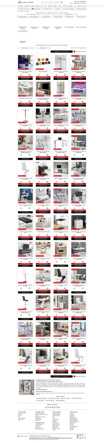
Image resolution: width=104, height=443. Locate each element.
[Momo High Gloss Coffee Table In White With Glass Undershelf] (79, 89)
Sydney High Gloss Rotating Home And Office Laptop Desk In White (78, 179)
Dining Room (26, 6)
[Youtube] (52, 407)
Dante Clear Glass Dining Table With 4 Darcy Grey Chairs (79, 339)
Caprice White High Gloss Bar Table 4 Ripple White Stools (61, 205)
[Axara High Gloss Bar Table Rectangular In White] (43, 303)
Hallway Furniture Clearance (60, 400)
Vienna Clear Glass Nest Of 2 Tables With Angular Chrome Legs (43, 152)
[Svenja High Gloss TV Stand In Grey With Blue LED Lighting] (25, 249)
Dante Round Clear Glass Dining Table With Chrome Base (61, 72)
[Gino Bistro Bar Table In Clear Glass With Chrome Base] (25, 116)
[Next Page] (86, 51)
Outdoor (65, 6)
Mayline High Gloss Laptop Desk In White (25, 98)
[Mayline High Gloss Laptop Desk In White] (25, 89)
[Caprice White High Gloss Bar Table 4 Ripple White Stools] (61, 196)
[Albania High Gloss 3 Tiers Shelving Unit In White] (25, 196)
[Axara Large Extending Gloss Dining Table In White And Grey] (43, 276)
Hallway (55, 6)
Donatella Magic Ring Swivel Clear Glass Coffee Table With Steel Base (25, 152)
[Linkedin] (56, 407)
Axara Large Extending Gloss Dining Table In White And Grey (43, 285)
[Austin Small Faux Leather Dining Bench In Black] (25, 223)
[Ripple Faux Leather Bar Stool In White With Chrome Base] (25, 276)
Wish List (79, 3)
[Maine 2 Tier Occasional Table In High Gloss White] (61, 249)
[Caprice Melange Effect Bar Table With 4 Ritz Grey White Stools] (79, 116)
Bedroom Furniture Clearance (65, 398)
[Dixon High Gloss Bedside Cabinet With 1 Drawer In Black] (43, 169)
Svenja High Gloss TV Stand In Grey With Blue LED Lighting (25, 259)
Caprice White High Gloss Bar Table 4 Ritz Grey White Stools (78, 72)
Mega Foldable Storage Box (43, 71)
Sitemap (48, 435)
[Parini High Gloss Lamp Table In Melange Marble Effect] (43, 329)
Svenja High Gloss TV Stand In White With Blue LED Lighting (78, 205)
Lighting (59, 6)
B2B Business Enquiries (39, 428)
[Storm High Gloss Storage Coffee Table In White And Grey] (61, 356)
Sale (75, 6)
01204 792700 (56, 439)
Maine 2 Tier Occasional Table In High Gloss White (61, 259)
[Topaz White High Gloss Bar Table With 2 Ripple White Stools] (79, 276)
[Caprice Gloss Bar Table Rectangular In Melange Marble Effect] (25, 329)
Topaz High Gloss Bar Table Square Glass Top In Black (61, 232)
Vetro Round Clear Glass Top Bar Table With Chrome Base (61, 99)
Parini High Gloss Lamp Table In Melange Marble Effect (43, 339)
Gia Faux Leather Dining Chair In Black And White (61, 285)
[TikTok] (58, 407)
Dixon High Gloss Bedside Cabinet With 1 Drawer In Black (43, 179)
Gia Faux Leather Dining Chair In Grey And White (25, 366)
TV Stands (37, 6)
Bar (41, 6)
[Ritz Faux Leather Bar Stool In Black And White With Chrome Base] (25, 303)
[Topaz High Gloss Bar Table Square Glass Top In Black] (61, 223)
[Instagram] (48, 407)
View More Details (25, 78)
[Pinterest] (50, 407)
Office (45, 6)
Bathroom (50, 6)
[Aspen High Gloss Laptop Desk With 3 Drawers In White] (79, 249)
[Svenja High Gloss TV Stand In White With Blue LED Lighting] (79, 196)
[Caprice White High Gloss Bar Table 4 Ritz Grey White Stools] (79, 63)
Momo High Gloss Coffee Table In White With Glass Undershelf (79, 99)
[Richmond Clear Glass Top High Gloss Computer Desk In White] (61, 143)
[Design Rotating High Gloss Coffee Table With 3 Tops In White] (61, 116)
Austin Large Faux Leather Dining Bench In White (43, 205)
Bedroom (32, 6)
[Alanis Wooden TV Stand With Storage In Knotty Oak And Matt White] (43, 89)
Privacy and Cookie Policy (33, 435)
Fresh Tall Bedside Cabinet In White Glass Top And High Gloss (79, 232)
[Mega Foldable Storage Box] (43, 63)
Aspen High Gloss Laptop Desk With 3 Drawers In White (79, 259)
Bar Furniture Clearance (40, 400)
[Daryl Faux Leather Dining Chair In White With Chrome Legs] (79, 356)
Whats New (79, 6)
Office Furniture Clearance (50, 400)
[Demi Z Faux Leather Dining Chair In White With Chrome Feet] (25, 169)
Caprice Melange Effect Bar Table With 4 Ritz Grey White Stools (79, 125)
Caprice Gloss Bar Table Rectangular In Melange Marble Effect (25, 339)
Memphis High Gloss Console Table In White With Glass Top (61, 312)
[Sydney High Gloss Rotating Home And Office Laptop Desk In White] (79, 169)
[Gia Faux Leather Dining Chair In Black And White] (61, 276)
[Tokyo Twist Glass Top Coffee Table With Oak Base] (43, 249)
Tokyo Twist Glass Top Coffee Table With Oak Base (43, 259)
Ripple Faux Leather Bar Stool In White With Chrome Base (25, 285)
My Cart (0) (84, 3)
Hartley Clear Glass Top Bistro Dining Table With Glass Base (43, 125)
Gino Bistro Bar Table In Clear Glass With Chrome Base (25, 125)
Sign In (72, 3)
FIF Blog (84, 6)
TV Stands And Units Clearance (77, 398)
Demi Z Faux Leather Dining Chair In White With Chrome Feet (25, 179)
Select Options (43, 78)
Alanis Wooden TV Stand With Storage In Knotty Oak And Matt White (43, 99)
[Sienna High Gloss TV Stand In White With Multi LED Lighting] (25, 63)
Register (75, 3)
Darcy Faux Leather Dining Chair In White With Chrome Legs (78, 312)
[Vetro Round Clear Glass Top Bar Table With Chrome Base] (61, 89)
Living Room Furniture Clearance (42, 398)
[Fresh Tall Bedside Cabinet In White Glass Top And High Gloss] (79, 223)
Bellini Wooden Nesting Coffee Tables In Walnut (61, 339)
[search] (62, 2)
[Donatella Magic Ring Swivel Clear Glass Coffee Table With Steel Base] (25, 143)
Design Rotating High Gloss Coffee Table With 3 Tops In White (61, 125)
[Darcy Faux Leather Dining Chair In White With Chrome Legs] (79, 303)
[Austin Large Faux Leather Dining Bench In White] (43, 196)
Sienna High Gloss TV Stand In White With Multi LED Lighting (25, 72)
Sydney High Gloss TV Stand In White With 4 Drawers (61, 179)
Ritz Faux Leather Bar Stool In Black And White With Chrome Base (25, 312)
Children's (70, 6)
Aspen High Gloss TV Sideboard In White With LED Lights (43, 366)
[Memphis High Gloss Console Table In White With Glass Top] (61, 303)
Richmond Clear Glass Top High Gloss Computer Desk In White (61, 152)
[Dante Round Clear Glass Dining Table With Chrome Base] (61, 63)
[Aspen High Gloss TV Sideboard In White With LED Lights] (43, 356)
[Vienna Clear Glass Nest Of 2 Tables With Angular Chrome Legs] (43, 143)
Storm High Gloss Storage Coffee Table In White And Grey (61, 366)
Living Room (20, 6)
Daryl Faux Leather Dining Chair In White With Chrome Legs (78, 366)
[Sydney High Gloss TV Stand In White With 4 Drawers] (61, 169)
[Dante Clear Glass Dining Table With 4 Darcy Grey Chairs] (79, 329)
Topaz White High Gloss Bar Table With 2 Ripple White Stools (78, 285)
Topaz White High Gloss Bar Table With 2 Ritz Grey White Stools (79, 152)
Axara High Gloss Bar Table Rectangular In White (43, 312)
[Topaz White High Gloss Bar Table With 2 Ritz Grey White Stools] (79, 143)
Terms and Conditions (42, 435)
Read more (38, 394)
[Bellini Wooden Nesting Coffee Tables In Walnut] (61, 329)
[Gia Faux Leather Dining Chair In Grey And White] (25, 356)
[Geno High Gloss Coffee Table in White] (43, 223)
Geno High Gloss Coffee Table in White (43, 231)
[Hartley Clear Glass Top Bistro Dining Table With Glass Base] (43, 116)
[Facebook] (46, 407)
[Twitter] (54, 407)
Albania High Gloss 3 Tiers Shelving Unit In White (25, 205)
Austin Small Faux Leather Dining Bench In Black (25, 232)
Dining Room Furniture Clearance (54, 398)
